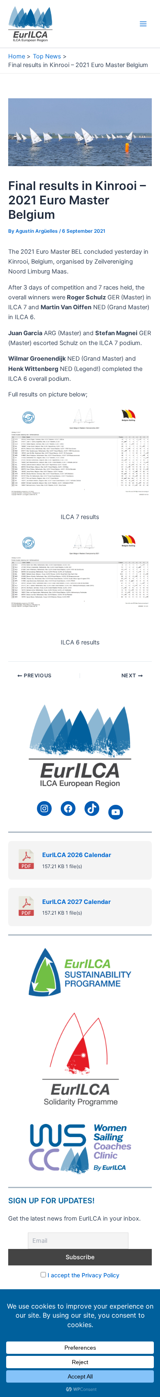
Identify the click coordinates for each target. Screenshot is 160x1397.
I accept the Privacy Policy (83, 1275)
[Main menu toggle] (143, 23)
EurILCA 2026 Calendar (76, 855)
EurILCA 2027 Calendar (76, 902)
